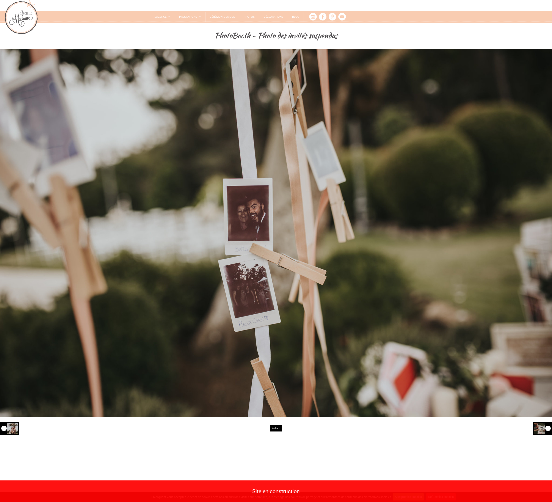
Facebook (322, 16)
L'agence (160, 16)
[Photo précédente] (9, 428)
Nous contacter (191, 466)
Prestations (188, 16)
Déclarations (273, 16)
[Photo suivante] (542, 428)
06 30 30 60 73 (194, 479)
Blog (295, 16)
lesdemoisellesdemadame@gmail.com (192, 473)
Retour (276, 428)
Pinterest (332, 16)
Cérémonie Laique (222, 16)
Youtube (342, 16)
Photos (249, 16)
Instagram (313, 16)
